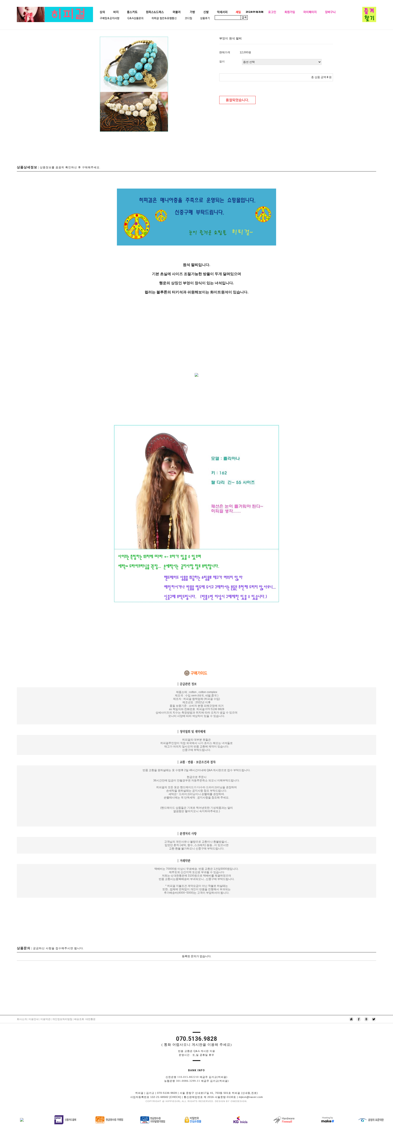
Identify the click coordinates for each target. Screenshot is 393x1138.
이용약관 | (46, 1019)
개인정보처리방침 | (62, 1019)
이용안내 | (34, 1019)
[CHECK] (175, 1097)
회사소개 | (23, 1019)
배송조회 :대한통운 (85, 1019)
